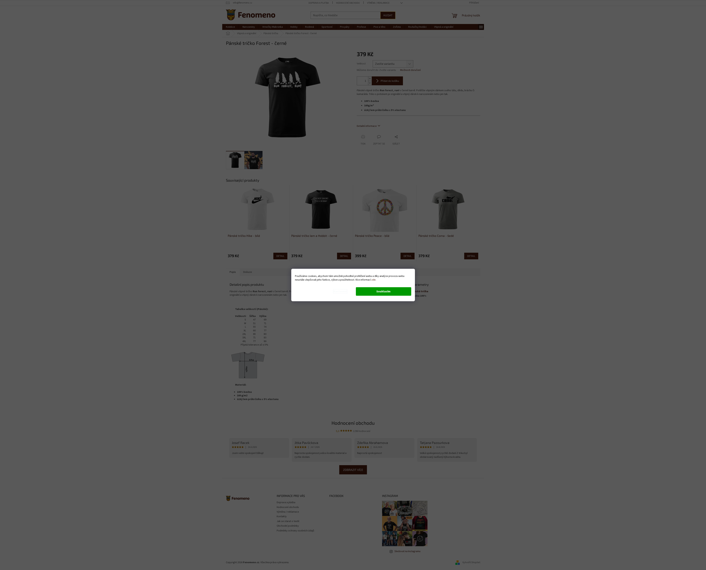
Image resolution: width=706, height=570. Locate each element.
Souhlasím (383, 291)
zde (373, 280)
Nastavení (340, 291)
